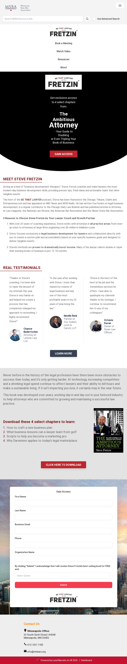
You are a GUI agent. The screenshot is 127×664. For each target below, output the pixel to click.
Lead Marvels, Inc (61, 660)
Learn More (63, 353)
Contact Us (32, 624)
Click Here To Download (63, 464)
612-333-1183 (35, 644)
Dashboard (86, 660)
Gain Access (63, 154)
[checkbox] (94, 18)
